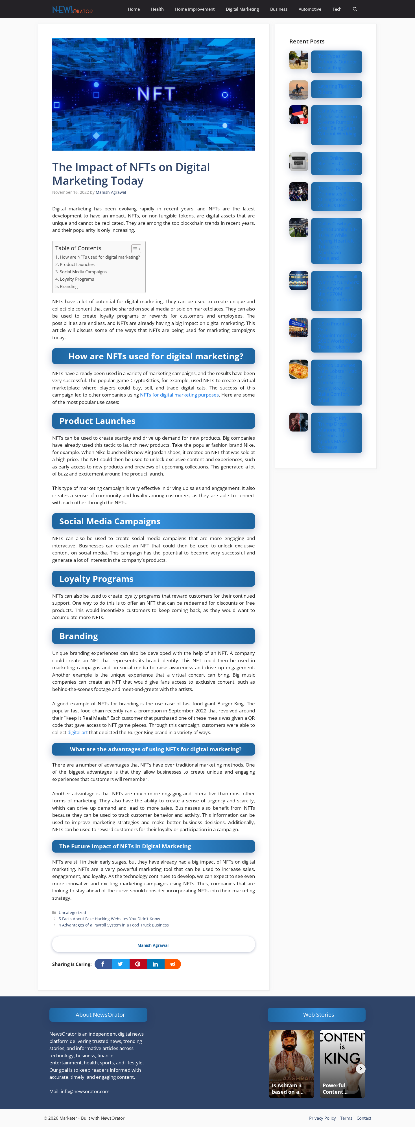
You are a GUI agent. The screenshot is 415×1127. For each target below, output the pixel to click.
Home (134, 9)
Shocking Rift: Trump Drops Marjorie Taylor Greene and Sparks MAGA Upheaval (334, 432)
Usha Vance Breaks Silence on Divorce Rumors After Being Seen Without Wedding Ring (337, 125)
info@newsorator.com (85, 1091)
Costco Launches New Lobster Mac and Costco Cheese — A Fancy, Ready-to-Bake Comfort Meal (337, 382)
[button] (355, 9)
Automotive (310, 9)
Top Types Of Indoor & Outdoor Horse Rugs (337, 62)
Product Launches (77, 264)
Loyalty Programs (77, 279)
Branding (69, 286)
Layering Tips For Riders (336, 89)
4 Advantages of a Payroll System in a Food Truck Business (114, 925)
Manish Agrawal (153, 945)
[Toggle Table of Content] (133, 249)
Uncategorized (72, 912)
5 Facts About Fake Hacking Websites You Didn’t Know (109, 918)
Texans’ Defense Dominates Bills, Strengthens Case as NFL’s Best (337, 196)
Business (278, 9)
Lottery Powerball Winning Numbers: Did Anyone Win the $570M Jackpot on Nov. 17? (338, 291)
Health (157, 9)
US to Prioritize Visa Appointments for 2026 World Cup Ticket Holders (337, 335)
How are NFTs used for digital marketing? (100, 257)
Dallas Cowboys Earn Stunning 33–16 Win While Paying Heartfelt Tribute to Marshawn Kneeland (338, 240)
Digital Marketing (242, 9)
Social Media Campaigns (83, 271)
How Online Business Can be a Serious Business (338, 164)
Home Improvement (195, 9)
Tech (337, 9)
